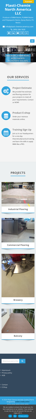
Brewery (18, 299)
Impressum (6, 370)
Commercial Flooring (18, 244)
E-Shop (4, 387)
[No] (33, 412)
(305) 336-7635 (19, 29)
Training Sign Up (21, 129)
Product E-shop (21, 112)
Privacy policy (7, 373)
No (15, 416)
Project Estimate (22, 87)
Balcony (18, 335)
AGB (3, 375)
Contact (5, 385)
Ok (10, 416)
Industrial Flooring (18, 209)
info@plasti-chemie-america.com (19, 26)
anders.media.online (22, 402)
